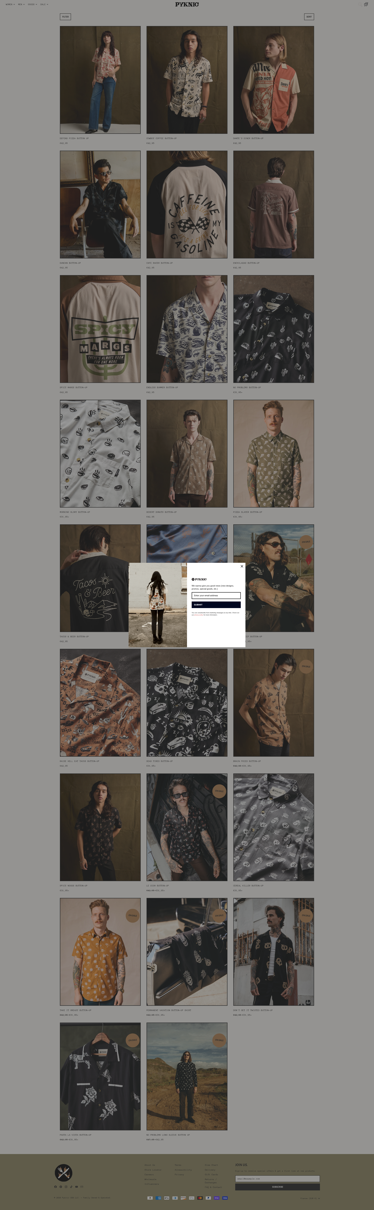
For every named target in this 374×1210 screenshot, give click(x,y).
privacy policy (198, 615)
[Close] (241, 566)
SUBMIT (198, 604)
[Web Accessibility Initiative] (1, 1206)
